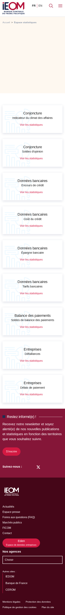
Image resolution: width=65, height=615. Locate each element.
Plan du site (48, 607)
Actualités (8, 506)
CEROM (11, 589)
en (40, 5)
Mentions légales (11, 601)
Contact (7, 533)
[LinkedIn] (26, 467)
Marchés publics (12, 522)
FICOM (6, 527)
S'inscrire (11, 451)
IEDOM (10, 576)
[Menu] (60, 6)
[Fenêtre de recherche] (51, 6)
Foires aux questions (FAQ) (18, 517)
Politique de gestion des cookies (19, 607)
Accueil (6, 22)
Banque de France (17, 583)
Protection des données (38, 601)
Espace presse (11, 512)
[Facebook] (32, 467)
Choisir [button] (9, 559)
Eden (21, 542)
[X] (38, 467)
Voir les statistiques (31, 124)
